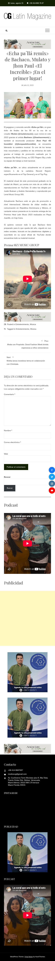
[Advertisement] (27, 618)
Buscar (7, 477)
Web (6, 454)
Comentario (9, 394)
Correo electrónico (12, 442)
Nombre (8, 430)
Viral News (29, 957)
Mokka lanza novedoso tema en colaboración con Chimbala (26, 360)
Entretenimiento (22, 324)
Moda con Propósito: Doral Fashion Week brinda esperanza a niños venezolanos (27, 344)
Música (33, 324)
